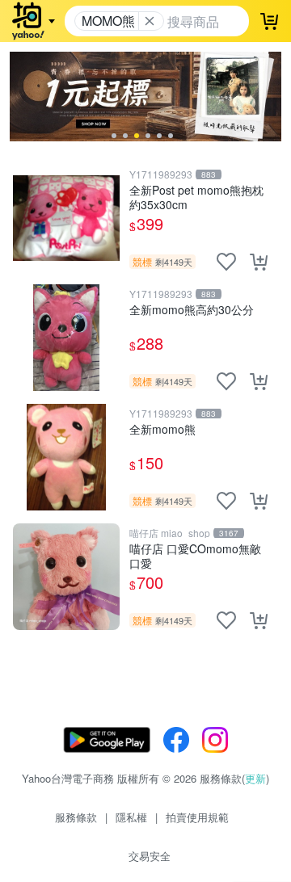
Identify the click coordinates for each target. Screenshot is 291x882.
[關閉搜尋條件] (149, 21)
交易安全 (150, 855)
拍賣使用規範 (197, 817)
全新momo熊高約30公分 (191, 309)
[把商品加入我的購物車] (258, 261)
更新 (255, 778)
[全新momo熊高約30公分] (66, 337)
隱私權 (131, 817)
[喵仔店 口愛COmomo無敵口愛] (66, 576)
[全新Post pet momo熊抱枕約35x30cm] (66, 218)
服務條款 (76, 817)
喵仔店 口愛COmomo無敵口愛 (195, 555)
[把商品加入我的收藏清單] (226, 261)
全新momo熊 (162, 429)
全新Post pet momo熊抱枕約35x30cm (196, 197)
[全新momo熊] (66, 457)
